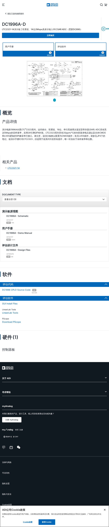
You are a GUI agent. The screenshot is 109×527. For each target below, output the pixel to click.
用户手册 (9, 46)
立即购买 (50, 35)
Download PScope (11, 322)
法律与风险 (6, 462)
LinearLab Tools (10, 312)
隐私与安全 (6, 494)
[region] (54, 516)
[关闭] (105, 510)
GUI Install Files (9, 303)
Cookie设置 (7, 505)
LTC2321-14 (14, 168)
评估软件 (62, 46)
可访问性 (6, 473)
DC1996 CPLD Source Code (19, 290)
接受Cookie (46, 522)
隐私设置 (6, 483)
